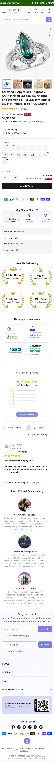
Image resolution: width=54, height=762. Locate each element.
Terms (16, 651)
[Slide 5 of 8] (48, 84)
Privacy (23, 651)
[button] (44, 122)
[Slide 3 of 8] (27, 84)
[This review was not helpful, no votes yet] (36, 482)
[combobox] (24, 19)
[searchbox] (15, 427)
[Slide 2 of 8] (17, 84)
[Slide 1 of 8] (6, 84)
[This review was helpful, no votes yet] (32, 482)
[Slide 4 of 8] (38, 84)
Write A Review (27, 414)
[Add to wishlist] (49, 35)
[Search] (49, 19)
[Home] (16, 10)
